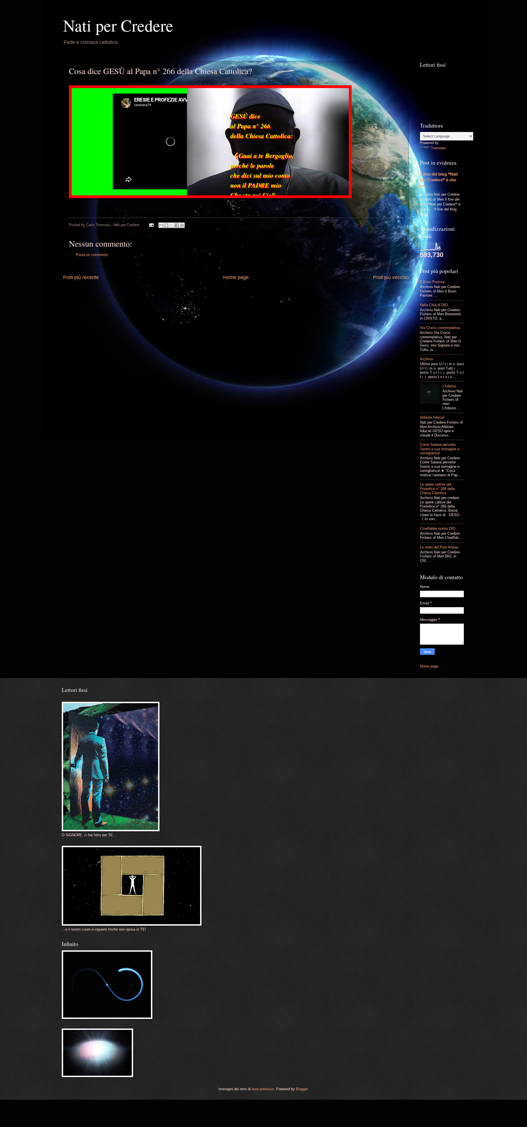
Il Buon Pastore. (433, 282)
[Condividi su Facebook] (177, 225)
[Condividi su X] (171, 225)
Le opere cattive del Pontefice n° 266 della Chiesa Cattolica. (437, 488)
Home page (236, 277)
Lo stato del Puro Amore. (439, 547)
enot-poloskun (263, 1089)
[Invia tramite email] (161, 225)
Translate (438, 148)
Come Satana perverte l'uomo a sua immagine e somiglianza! (439, 449)
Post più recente (81, 277)
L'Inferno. (449, 386)
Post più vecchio (391, 277)
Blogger (302, 1089)
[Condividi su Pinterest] (182, 225)
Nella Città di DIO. (434, 305)
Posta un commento (92, 255)
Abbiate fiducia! (432, 417)
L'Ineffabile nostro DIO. (438, 528)
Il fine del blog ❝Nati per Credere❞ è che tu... (439, 180)
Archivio (426, 359)
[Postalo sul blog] (166, 225)
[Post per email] (151, 225)
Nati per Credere (118, 25)
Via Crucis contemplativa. (440, 328)
